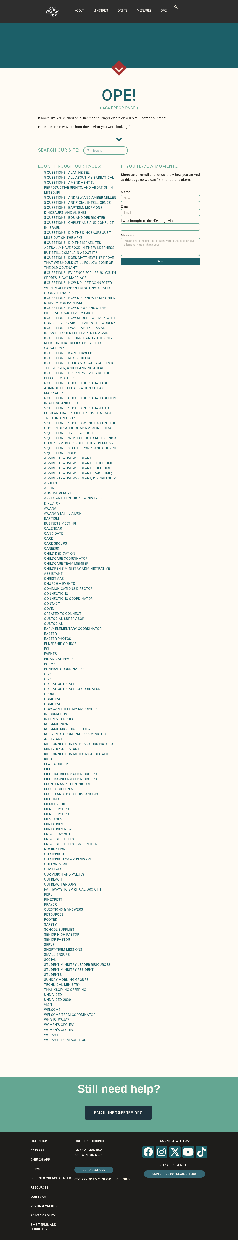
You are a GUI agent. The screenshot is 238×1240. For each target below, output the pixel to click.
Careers (51, 548)
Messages (53, 819)
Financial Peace (59, 659)
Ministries (53, 824)
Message (128, 235)
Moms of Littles (59, 839)
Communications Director (68, 588)
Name (125, 192)
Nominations (56, 849)
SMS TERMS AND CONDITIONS (43, 1227)
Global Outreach (60, 684)
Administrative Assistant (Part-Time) (78, 473)
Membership (55, 804)
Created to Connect (62, 614)
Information (55, 714)
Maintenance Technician (67, 784)
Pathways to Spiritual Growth (72, 889)
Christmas (54, 578)
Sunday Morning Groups (66, 980)
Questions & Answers (63, 909)
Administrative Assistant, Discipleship (80, 478)
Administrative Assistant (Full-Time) (78, 468)
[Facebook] (148, 1152)
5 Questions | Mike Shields (67, 358)
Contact (52, 604)
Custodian (54, 624)
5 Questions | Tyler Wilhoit (69, 433)
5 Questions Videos (61, 453)
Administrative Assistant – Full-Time (78, 463)
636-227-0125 (85, 1179)
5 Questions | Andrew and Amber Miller (80, 197)
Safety (50, 924)
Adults (50, 483)
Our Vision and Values (64, 874)
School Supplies (59, 929)
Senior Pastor (57, 939)
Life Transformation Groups (70, 774)
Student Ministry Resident (69, 970)
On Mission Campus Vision (67, 859)
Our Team (52, 869)
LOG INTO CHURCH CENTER (51, 1178)
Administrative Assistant (68, 458)
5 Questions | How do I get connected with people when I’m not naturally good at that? (78, 288)
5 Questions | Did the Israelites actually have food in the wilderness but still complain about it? (79, 248)
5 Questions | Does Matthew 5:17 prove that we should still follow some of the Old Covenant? (79, 263)
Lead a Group (56, 764)
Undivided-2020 (57, 1000)
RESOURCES (40, 1187)
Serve (49, 944)
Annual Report (58, 493)
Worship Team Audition (65, 1040)
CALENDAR (39, 1141)
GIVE (163, 10)
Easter (50, 634)
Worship (52, 1035)
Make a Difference (61, 789)
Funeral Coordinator (64, 669)
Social (50, 959)
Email (125, 206)
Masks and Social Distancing (71, 794)
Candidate (53, 533)
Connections (56, 593)
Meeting (51, 799)
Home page (53, 699)
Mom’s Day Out (57, 834)
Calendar (53, 528)
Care (48, 538)
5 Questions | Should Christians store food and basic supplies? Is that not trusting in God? (79, 413)
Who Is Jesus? (56, 1020)
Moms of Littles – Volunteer (70, 844)
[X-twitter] (175, 1152)
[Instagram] (161, 1152)
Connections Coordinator (68, 599)
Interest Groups (59, 719)
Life (47, 769)
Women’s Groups (59, 1025)
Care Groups (55, 543)
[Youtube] (188, 1152)
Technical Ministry (62, 985)
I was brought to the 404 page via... (148, 221)
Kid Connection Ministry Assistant (76, 754)
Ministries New (58, 829)
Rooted (50, 919)
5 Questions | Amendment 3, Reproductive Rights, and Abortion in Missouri (78, 187)
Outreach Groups (60, 884)
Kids (48, 759)
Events (50, 654)
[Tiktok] (201, 1152)
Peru (48, 894)
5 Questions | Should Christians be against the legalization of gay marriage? (76, 388)
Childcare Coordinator (66, 558)
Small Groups (57, 954)
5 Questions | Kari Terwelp (68, 353)
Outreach (53, 879)
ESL (47, 649)
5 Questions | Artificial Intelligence (77, 202)
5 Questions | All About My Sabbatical (79, 177)
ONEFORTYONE (56, 864)
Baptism (51, 518)
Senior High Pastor (61, 934)
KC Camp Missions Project (68, 729)
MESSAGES (144, 10)
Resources (54, 914)
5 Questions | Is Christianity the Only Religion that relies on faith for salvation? (78, 343)
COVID (49, 609)
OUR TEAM (38, 1197)
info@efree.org (115, 1179)
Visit (48, 1005)
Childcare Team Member (66, 563)
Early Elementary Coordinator (73, 629)
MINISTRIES (100, 10)
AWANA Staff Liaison (63, 513)
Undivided (53, 995)
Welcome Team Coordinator (69, 1015)
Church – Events (59, 583)
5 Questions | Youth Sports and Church (80, 448)
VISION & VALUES (44, 1206)
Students (53, 975)
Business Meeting (60, 523)
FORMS (36, 1169)
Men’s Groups (56, 809)
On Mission (54, 854)
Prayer (50, 904)
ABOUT (79, 10)
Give (48, 674)
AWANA (50, 508)
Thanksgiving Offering (65, 990)
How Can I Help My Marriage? (70, 709)
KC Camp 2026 (56, 724)
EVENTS (122, 10)
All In (49, 488)
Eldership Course (60, 644)
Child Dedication (59, 553)
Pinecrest (53, 899)
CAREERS (38, 1150)
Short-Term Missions (63, 949)
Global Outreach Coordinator (72, 689)
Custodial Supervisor (64, 619)
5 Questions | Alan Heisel (67, 172)
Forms (50, 664)
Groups (50, 694)
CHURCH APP (40, 1159)
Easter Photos (57, 639)
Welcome (52, 1010)
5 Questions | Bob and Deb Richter (74, 217)
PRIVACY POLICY (43, 1215)
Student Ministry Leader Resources (77, 964)
